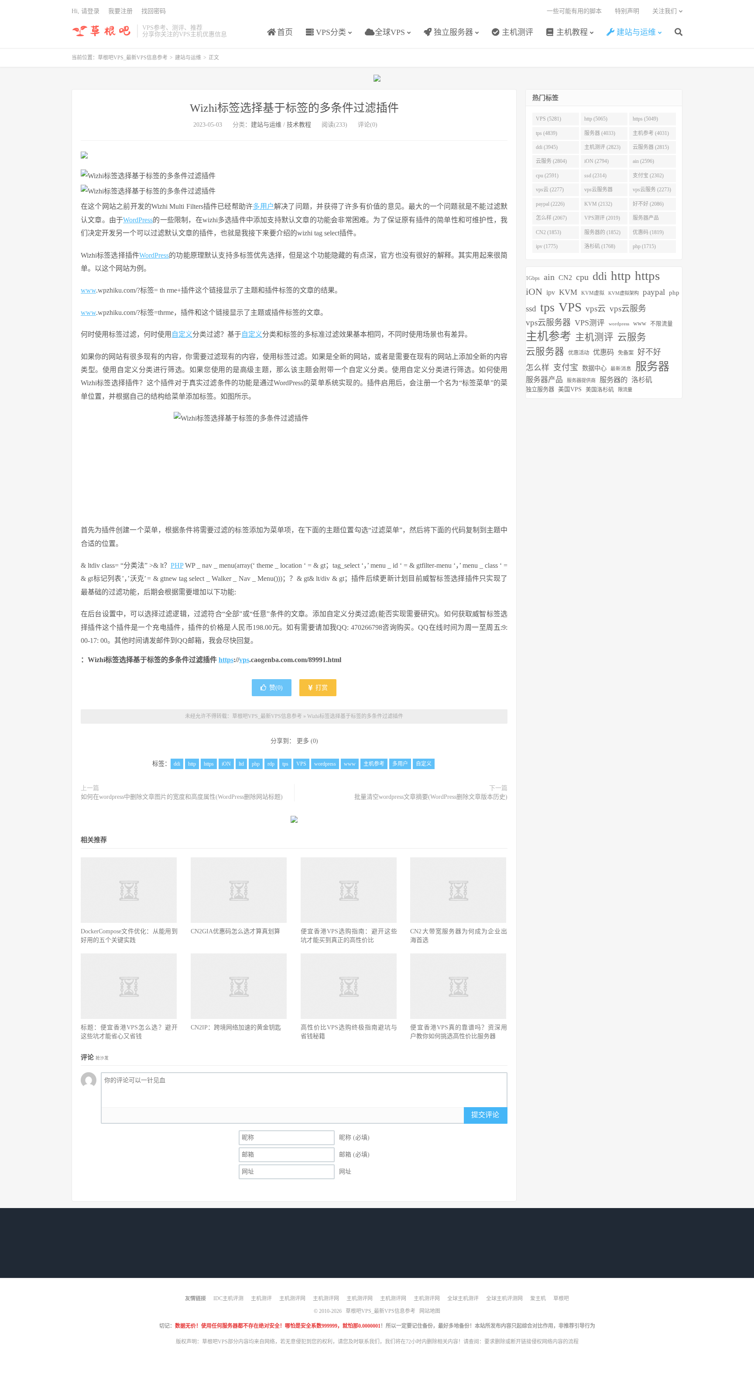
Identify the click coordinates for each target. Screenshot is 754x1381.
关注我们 (664, 11)
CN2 (565, 277)
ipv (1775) (547, 246)
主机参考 (373, 764)
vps (244, 659)
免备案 (626, 353)
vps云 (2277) (550, 189)
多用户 (263, 206)
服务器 (652, 366)
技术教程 (299, 124)
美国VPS (570, 389)
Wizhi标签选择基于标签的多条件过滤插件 (294, 108)
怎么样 (537, 367)
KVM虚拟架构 (623, 293)
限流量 (625, 389)
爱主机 (538, 1298)
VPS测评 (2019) (602, 218)
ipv (550, 292)
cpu (582, 277)
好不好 (649, 352)
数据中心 (594, 368)
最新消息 (620, 368)
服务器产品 (544, 380)
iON (226, 764)
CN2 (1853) (548, 232)
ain (549, 277)
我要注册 (120, 11)
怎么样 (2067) (551, 218)
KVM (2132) (598, 204)
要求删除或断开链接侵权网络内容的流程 (531, 1342)
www (88, 290)
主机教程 (571, 32)
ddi (177, 764)
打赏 (321, 687)
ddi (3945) (547, 147)
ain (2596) (643, 161)
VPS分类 (330, 32)
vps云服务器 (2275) (598, 191)
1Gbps (533, 278)
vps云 (596, 308)
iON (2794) (596, 161)
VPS (301, 764)
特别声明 (627, 11)
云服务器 (545, 351)
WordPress (138, 220)
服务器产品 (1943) (646, 219)
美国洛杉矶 (600, 389)
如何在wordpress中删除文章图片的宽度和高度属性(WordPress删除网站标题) (182, 797)
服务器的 (613, 380)
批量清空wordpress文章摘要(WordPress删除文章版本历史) (430, 797)
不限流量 (661, 324)
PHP (177, 565)
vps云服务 (628, 308)
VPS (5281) (548, 119)
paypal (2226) (550, 204)
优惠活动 (578, 353)
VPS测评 (590, 322)
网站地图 (429, 1311)
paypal (654, 292)
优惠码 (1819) (648, 232)
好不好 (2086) (648, 204)
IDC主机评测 (228, 1298)
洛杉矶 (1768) (599, 246)
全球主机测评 (463, 1298)
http (192, 764)
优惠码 (603, 352)
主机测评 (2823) (602, 147)
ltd (241, 764)
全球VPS (389, 32)
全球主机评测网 (504, 1298)
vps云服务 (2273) (652, 189)
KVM (568, 292)
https (226, 659)
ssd (531, 308)
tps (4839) (546, 133)
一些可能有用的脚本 (574, 11)
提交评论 (485, 1115)
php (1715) (644, 246)
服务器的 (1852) (602, 232)
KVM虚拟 (592, 293)
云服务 (631, 337)
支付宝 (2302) (648, 176)
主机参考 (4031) (651, 133)
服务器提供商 (581, 380)
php (256, 764)
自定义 (181, 334)
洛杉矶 (641, 379)
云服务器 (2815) (651, 147)
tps (285, 764)
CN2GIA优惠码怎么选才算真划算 (235, 931)
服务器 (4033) (599, 133)
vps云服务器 (548, 322)
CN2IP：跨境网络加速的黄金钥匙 (236, 1027)
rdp (270, 764)
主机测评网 (292, 1298)
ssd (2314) (595, 176)
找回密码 (153, 11)
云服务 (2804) (551, 161)
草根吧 (561, 1298)
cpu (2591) (547, 176)
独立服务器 (452, 32)
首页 (284, 32)
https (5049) (645, 119)
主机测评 (516, 32)
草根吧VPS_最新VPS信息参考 (102, 31)
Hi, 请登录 (85, 11)
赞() (276, 687)
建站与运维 (635, 32)
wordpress (325, 764)
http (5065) (595, 119)
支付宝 (565, 367)
